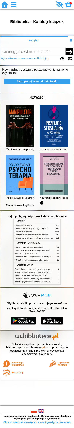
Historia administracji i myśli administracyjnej (34, 238)
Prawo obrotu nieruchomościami (29, 247)
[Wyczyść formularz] (62, 58)
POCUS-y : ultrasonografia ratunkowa (31, 260)
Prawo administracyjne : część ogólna (31, 228)
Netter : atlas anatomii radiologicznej (30, 275)
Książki (34, 40)
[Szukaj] (69, 51)
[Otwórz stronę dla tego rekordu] (21, 126)
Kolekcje (42, 58)
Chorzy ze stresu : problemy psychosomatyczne (35, 279)
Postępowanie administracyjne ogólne (31, 235)
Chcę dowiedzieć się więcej (19, 422)
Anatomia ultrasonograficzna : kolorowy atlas (34, 257)
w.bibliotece (35, 347)
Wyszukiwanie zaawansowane (19, 58)
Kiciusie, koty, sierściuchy (26, 253)
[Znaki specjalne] (70, 58)
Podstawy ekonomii (23, 225)
